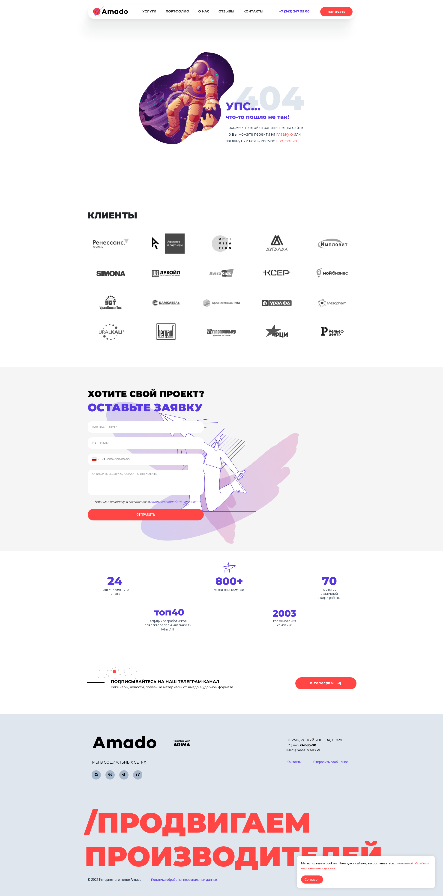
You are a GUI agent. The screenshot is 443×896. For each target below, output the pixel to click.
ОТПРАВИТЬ (145, 515)
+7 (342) (301, 745)
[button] (336, 11)
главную (285, 134)
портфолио (286, 140)
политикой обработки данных (172, 502)
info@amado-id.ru (303, 750)
